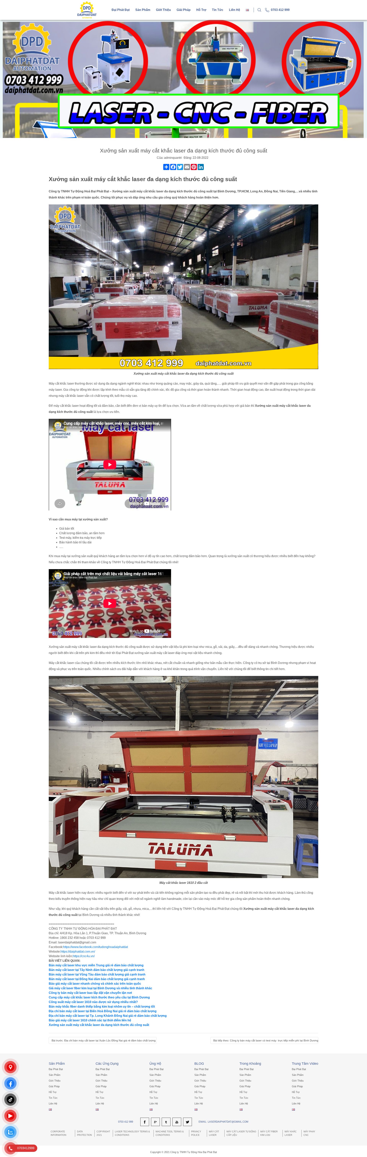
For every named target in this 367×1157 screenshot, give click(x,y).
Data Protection (84, 1133)
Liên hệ (234, 9)
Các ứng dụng (107, 1063)
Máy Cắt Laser (214, 1133)
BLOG (199, 1063)
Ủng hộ (155, 1063)
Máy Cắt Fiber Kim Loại (269, 1133)
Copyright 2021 (103, 1133)
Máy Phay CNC (309, 1133)
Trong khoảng (250, 1063)
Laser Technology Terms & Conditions (132, 1133)
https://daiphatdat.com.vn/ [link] (78, 951)
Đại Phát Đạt (121, 9)
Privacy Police (196, 1133)
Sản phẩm (142, 9)
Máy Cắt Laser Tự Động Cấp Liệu (241, 1133)
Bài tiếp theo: (265, 1040)
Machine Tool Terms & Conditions (170, 1133)
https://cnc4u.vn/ (84, 956)
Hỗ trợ (201, 9)
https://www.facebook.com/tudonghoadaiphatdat (95, 947)
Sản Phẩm (57, 1063)
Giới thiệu (163, 9)
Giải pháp (184, 9)
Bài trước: (104, 1040)
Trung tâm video (305, 1063)
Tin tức (217, 9)
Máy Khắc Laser (291, 1133)
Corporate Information (58, 1133)
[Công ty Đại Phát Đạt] (87, 9)
